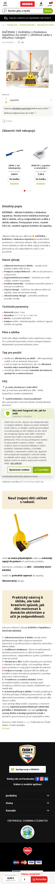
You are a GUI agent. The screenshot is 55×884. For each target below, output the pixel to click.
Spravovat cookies (19, 469)
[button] (24, 191)
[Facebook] (37, 779)
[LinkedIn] (46, 779)
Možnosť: (5, 94)
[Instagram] (42, 779)
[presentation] (4, 69)
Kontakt (6, 728)
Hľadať (48, 10)
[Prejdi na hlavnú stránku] (27, 4)
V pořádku (43, 469)
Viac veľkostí (16, 463)
